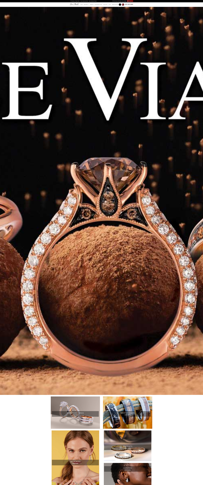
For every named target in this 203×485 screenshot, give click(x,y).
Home (81, 4)
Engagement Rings (98, 4)
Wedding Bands (115, 4)
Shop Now (75, 415)
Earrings (92, 4)
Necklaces (105, 4)
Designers (86, 4)
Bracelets (127, 446)
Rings (110, 4)
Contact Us (131, 1)
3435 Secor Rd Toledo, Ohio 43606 (120, 1)
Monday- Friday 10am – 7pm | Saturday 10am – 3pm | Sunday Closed (83, 1)
